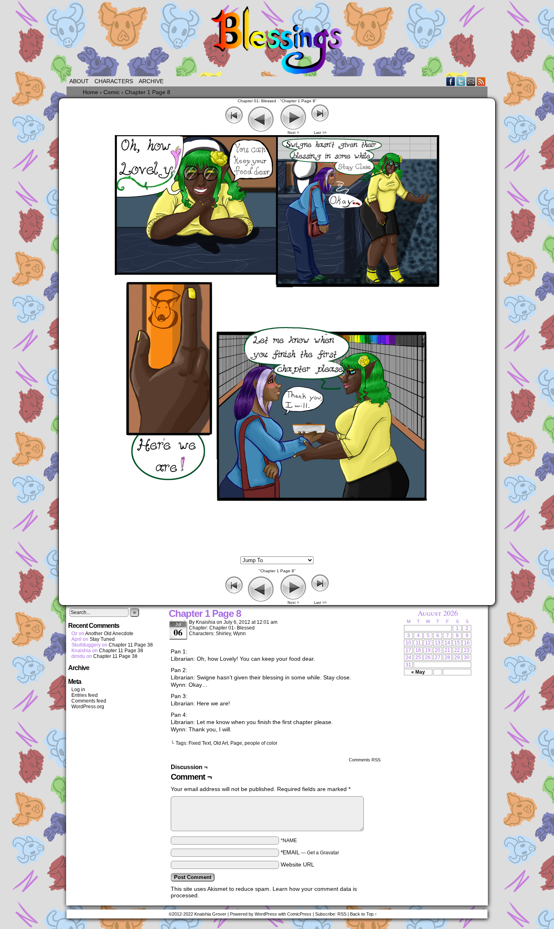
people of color (261, 743)
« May (418, 672)
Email (471, 81)
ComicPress (299, 914)
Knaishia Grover (210, 914)
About (79, 81)
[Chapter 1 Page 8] (277, 553)
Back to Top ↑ (363, 914)
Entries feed (84, 695)
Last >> (320, 133)
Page (236, 743)
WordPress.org (87, 706)
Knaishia (205, 622)
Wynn (239, 633)
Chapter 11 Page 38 (131, 645)
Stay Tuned (102, 639)
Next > (293, 133)
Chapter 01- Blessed (257, 101)
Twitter (461, 81)
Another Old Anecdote (109, 633)
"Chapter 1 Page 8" (298, 101)
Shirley (223, 633)
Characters (113, 81)
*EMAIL (310, 852)
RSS (481, 81)
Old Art (220, 743)
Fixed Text (200, 743)
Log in (78, 689)
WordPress (266, 914)
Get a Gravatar (323, 853)
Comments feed (88, 701)
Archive (151, 81)
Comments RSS (364, 759)
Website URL (297, 864)
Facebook (451, 81)
